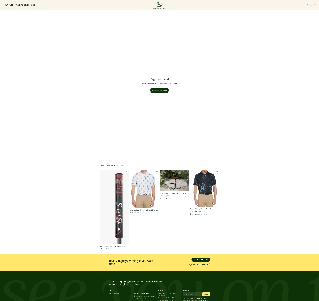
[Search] (307, 5)
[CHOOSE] (126, 241)
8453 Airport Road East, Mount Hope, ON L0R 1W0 (145, 297)
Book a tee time (201, 260)
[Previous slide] (192, 188)
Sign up (206, 294)
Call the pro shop (199, 265)
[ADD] (186, 188)
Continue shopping (159, 90)
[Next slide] (216, 188)
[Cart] (314, 5)
